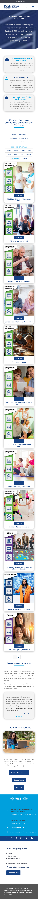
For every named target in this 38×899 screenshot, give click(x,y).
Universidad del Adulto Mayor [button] (19, 138)
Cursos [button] (14, 134)
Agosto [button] (28, 154)
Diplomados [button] (22, 134)
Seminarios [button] (24, 142)
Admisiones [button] (14, 142)
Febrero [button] (16, 150)
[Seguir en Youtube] (26, 838)
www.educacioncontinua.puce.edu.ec (23, 832)
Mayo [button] (9, 154)
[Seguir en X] (20, 838)
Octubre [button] (24, 158)
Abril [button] (29, 150)
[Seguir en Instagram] (11, 838)
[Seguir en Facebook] (6, 838)
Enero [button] (9, 150)
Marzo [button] (23, 150)
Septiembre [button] (15, 158)
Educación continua (19, 772)
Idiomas (19, 787)
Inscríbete (19, 195)
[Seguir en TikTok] (16, 838)
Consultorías (19, 780)
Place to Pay (13, 872)
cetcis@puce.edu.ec (18, 827)
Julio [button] (21, 154)
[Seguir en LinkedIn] (32, 838)
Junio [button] (15, 154)
